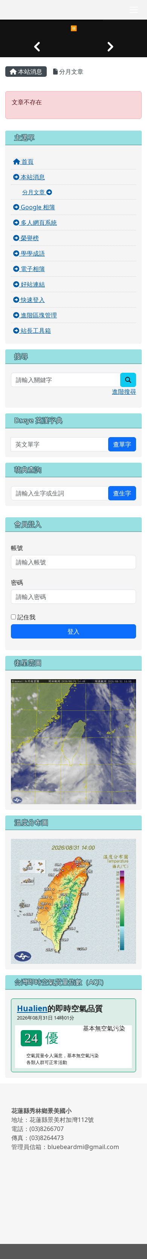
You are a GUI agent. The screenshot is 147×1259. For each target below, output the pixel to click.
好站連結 (32, 284)
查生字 (122, 493)
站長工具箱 (35, 330)
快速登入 (32, 300)
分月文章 (70, 71)
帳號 (17, 548)
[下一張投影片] (110, 46)
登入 (73, 631)
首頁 (27, 161)
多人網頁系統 (38, 222)
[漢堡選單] (134, 10)
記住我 (25, 617)
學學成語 (32, 253)
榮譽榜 (29, 238)
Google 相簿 (37, 207)
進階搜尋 (124, 391)
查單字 (122, 444)
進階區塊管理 (38, 315)
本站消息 (29, 71)
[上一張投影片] (37, 46)
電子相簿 (32, 269)
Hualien (32, 1008)
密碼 (17, 582)
